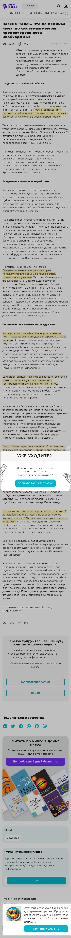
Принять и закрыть (46, 929)
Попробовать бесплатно (35, 483)
